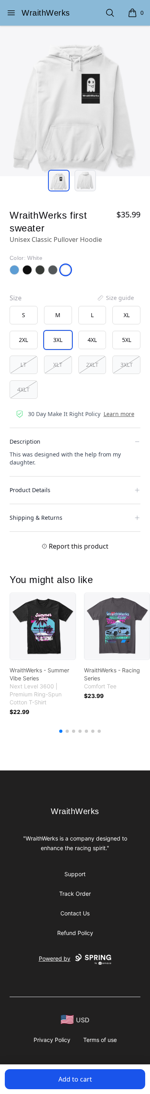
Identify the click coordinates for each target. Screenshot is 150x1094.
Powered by (54, 958)
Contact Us (75, 913)
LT (23, 364)
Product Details (30, 490)
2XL (23, 340)
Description (25, 441)
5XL (126, 340)
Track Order (75, 893)
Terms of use (100, 1039)
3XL (57, 340)
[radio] (24, 315)
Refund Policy (75, 932)
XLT (57, 364)
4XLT (23, 389)
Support (75, 874)
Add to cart (75, 1079)
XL (127, 315)
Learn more (119, 414)
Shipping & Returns (36, 517)
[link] (43, 626)
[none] (115, 298)
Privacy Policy (52, 1039)
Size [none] (16, 298)
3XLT (126, 364)
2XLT (92, 364)
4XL (92, 340)
